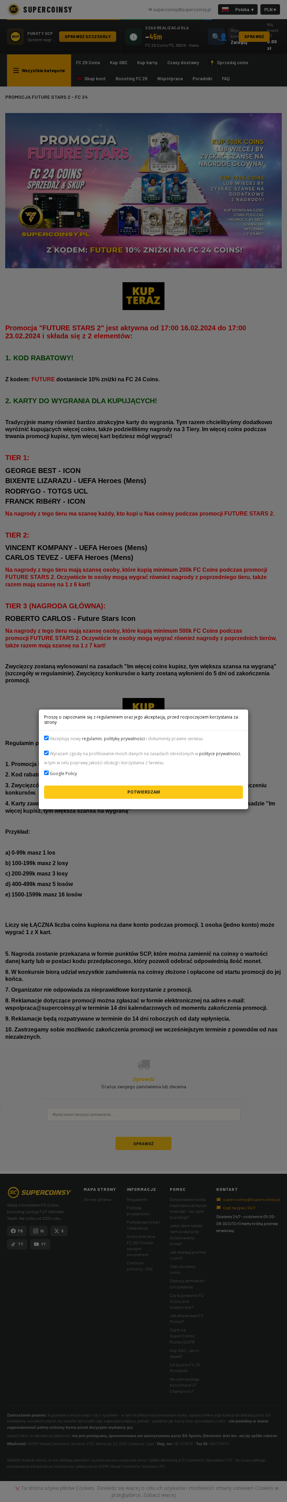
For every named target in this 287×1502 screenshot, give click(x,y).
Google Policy (63, 773)
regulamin (92, 739)
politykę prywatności (124, 739)
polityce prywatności (219, 754)
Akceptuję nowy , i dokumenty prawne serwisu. (126, 739)
